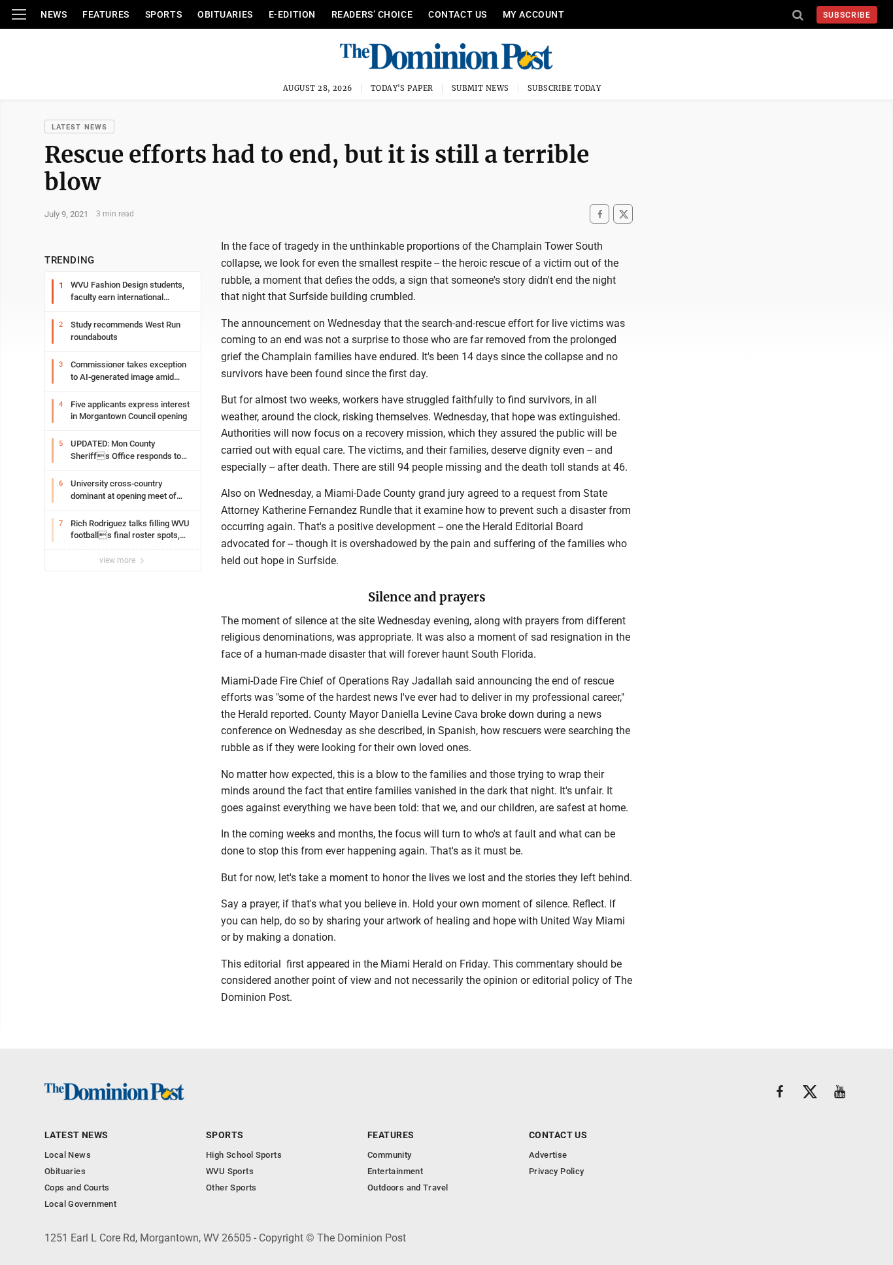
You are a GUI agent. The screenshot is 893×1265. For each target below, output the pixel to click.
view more (118, 560)
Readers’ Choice (372, 14)
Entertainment (395, 1171)
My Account (534, 14)
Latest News (79, 127)
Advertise (548, 1155)
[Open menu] (19, 14)
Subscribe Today (564, 88)
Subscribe (847, 15)
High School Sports (244, 1155)
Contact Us (457, 14)
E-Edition (292, 14)
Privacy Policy (556, 1171)
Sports (163, 14)
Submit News (480, 88)
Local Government (80, 1204)
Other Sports (231, 1187)
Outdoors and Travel (407, 1187)
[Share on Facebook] (599, 214)
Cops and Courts (77, 1187)
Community (389, 1155)
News (54, 14)
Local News (67, 1155)
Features (105, 14)
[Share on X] (623, 214)
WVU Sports (230, 1171)
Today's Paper (402, 88)
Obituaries (225, 14)
